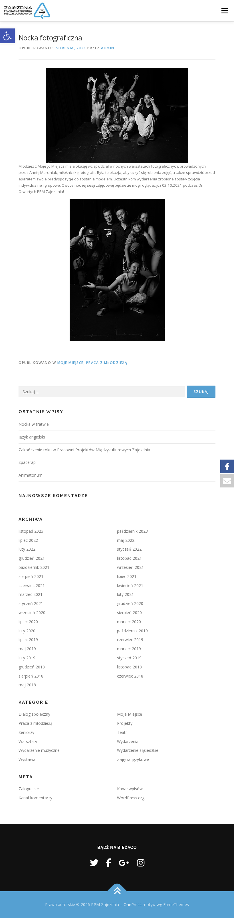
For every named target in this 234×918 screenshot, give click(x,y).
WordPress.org (130, 797)
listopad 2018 (129, 667)
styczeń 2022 (129, 549)
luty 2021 (125, 594)
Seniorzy (26, 732)
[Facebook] (108, 862)
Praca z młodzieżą (107, 362)
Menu (225, 10)
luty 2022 (27, 549)
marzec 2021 (31, 594)
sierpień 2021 (31, 576)
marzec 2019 (129, 648)
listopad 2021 (129, 558)
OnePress (133, 904)
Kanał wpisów (130, 788)
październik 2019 (132, 630)
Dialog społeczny (34, 714)
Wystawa (27, 759)
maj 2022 (125, 540)
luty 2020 (27, 630)
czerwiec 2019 (130, 639)
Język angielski (32, 437)
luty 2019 (27, 657)
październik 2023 (132, 531)
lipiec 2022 (28, 540)
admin (107, 48)
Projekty (124, 723)
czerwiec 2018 (130, 676)
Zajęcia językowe (133, 759)
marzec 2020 (129, 621)
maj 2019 (27, 648)
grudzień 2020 (130, 603)
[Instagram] (140, 862)
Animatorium (31, 475)
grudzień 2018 (32, 667)
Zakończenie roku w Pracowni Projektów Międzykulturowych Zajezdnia (84, 449)
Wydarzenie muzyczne (39, 750)
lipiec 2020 (28, 621)
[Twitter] (94, 862)
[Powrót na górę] (117, 891)
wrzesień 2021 (130, 567)
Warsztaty (28, 741)
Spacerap (27, 462)
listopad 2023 (31, 531)
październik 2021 (34, 567)
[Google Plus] (124, 862)
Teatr (122, 732)
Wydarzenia (127, 741)
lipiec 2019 (28, 639)
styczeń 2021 (31, 603)
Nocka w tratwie (34, 424)
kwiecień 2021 (130, 585)
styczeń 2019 (129, 657)
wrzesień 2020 (32, 612)
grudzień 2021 (32, 558)
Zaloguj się (29, 788)
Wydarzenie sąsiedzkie (137, 750)
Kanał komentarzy (35, 797)
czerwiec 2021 (32, 585)
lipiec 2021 (126, 576)
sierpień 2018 (31, 676)
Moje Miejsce (70, 362)
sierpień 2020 (129, 612)
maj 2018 (27, 685)
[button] (7, 35)
